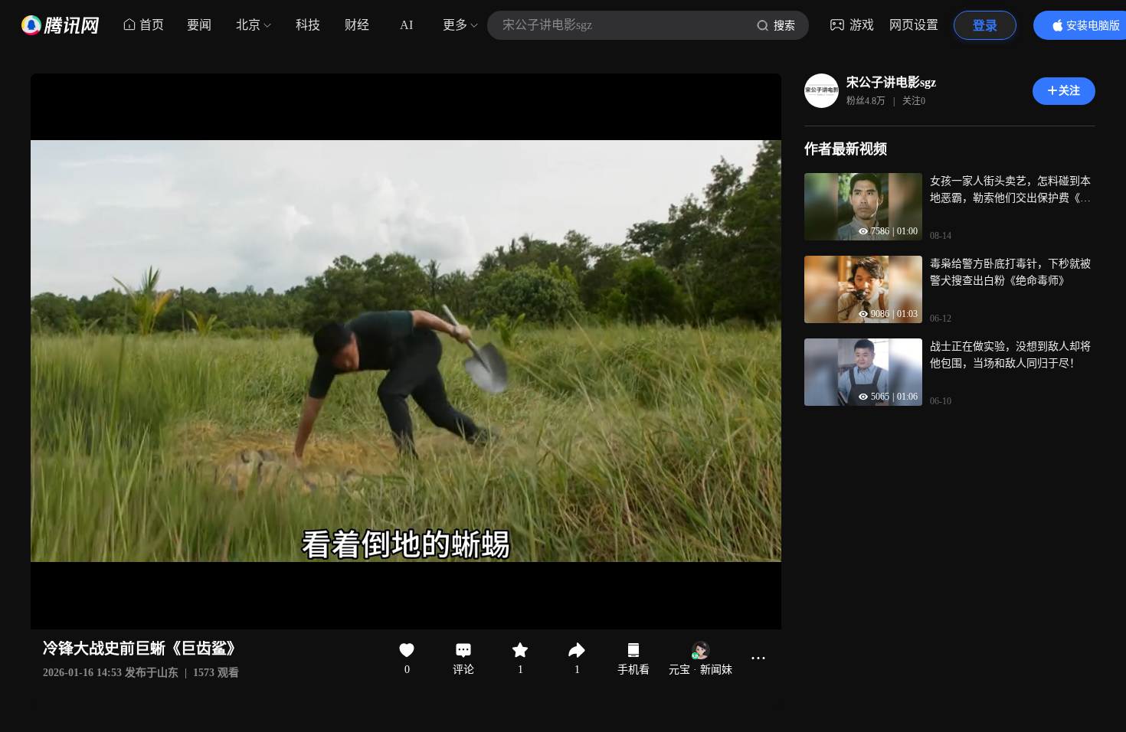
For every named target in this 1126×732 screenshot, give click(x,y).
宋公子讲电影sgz (891, 82)
